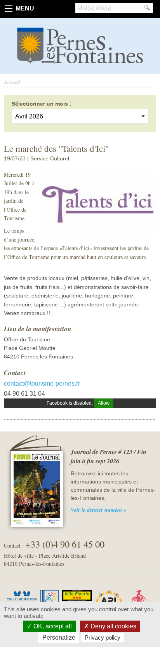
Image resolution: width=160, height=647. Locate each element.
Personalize (58, 637)
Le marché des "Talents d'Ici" (56, 148)
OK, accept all (52, 626)
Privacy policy (102, 637)
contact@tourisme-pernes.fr (42, 383)
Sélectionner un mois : (41, 104)
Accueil (12, 81)
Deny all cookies (112, 626)
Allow (104, 403)
